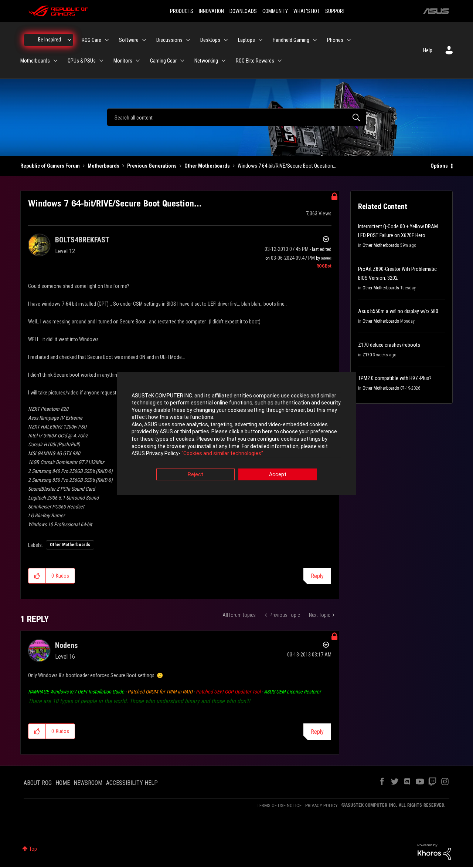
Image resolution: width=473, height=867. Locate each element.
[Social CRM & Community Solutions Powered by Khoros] (434, 851)
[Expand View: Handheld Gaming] (315, 40)
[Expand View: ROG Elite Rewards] (279, 61)
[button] (37, 575)
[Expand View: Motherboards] (55, 61)
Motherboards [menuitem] (35, 61)
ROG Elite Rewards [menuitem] (255, 61)
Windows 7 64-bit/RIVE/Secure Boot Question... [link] (287, 166)
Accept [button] (277, 474)
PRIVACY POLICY (321, 805)
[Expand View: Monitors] (138, 61)
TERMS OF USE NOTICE (279, 805)
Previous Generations (152, 166)
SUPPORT (335, 11)
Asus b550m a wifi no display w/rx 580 (398, 311)
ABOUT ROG (38, 782)
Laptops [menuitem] (246, 40)
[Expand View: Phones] (349, 40)
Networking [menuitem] (206, 61)
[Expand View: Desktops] (225, 40)
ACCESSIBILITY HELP (132, 782)
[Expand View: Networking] (223, 61)
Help (427, 50)
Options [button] (439, 166)
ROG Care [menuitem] (91, 40)
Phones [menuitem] (335, 40)
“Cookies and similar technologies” (222, 454)
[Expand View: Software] (144, 40)
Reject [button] (195, 474)
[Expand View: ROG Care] (106, 40)
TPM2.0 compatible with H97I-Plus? (395, 378)
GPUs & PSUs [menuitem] (82, 61)
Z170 (367, 354)
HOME (62, 782)
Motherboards (103, 166)
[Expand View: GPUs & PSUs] (101, 61)
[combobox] (236, 117)
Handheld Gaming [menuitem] (291, 40)
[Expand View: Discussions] (188, 40)
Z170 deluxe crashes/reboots (389, 345)
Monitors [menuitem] (122, 61)
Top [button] (33, 849)
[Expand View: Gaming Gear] (182, 61)
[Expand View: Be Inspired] (69, 40)
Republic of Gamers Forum (50, 166)
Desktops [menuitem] (210, 40)
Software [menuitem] (129, 40)
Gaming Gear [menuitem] (163, 61)
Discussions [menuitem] (169, 40)
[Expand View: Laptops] (260, 40)
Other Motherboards (207, 166)
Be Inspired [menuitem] (49, 40)
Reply (317, 575)
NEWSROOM (88, 782)
